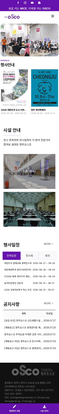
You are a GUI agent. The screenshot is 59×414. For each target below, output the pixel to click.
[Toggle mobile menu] (52, 16)
